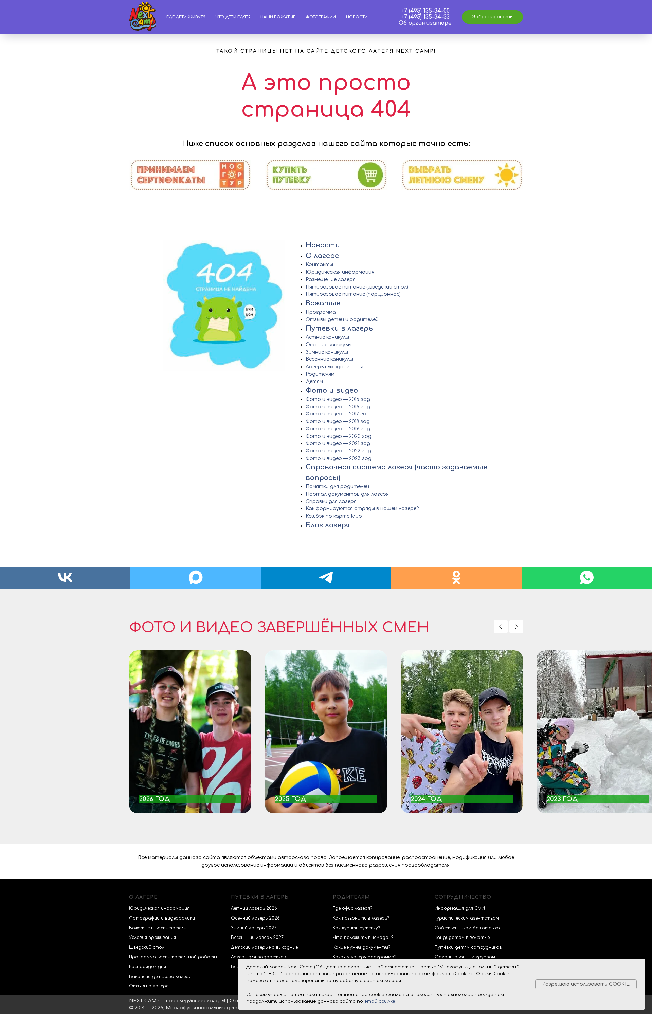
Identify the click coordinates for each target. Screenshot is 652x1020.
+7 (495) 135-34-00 (425, 11)
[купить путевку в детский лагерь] (326, 187)
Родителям (320, 374)
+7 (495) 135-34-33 (425, 17)
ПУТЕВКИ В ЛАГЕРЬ (260, 897)
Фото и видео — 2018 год (338, 421)
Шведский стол (146, 947)
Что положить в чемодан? (363, 937)
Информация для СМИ (460, 908)
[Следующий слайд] (516, 626)
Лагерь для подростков (258, 956)
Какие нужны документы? (361, 947)
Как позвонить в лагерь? (361, 918)
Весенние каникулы (329, 359)
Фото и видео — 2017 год (338, 413)
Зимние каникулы (327, 352)
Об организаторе (425, 23)
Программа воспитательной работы (173, 956)
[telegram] (326, 578)
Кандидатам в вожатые (462, 937)
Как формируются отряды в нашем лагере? (362, 508)
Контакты (319, 264)
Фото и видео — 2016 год (338, 406)
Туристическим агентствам (467, 918)
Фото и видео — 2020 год (339, 436)
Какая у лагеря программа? (364, 956)
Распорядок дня (147, 966)
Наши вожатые (277, 17)
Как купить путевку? (356, 928)
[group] (190, 731)
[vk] (65, 578)
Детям (314, 381)
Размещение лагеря (331, 279)
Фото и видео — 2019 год (338, 428)
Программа (321, 312)
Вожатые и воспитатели (157, 928)
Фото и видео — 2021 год (338, 443)
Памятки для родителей (337, 486)
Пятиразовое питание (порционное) (353, 294)
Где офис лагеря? (352, 908)
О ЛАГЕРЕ (143, 897)
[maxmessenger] (195, 578)
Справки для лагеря (331, 501)
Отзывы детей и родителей (342, 319)
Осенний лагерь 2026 (255, 918)
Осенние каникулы (328, 344)
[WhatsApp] (587, 578)
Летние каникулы (327, 337)
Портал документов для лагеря (347, 494)
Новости (357, 17)
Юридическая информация (340, 272)
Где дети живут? (185, 17)
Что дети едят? (232, 17)
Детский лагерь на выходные (264, 947)
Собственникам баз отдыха (467, 928)
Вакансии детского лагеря (160, 976)
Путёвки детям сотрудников (468, 947)
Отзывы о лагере (148, 986)
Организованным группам (465, 956)
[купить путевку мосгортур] (190, 187)
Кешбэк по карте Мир (334, 516)
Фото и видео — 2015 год (338, 399)
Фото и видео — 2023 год (339, 458)
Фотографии (321, 17)
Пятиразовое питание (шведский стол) (357, 287)
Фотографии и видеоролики (162, 918)
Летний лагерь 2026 (254, 908)
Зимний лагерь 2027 (253, 928)
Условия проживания (152, 937)
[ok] (456, 578)
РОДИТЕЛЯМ (351, 897)
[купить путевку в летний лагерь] (462, 187)
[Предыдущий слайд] (501, 626)
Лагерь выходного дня (334, 366)
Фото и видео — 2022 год (338, 450)
